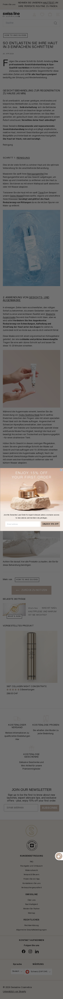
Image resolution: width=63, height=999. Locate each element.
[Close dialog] (61, 470)
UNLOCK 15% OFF (51, 524)
